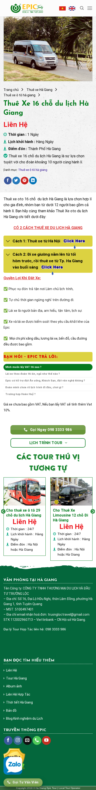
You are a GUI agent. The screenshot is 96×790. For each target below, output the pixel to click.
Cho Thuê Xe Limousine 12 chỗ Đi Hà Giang (70, 515)
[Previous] (3, 521)
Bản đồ (11, 710)
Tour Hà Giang (16, 678)
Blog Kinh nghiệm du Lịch (24, 718)
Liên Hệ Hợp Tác (18, 694)
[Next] (92, 521)
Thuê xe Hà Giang (39, 90)
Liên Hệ (11, 670)
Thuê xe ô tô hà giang (19, 95)
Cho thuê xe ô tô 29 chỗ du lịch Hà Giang (23, 512)
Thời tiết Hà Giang (19, 702)
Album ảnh (14, 686)
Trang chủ (11, 90)
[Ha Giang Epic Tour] (27, 8)
